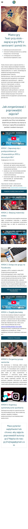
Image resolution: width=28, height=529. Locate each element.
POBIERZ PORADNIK (14, 338)
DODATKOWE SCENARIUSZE (19, 187)
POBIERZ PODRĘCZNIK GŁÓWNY (14, 191)
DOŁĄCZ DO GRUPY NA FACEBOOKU (14, 290)
